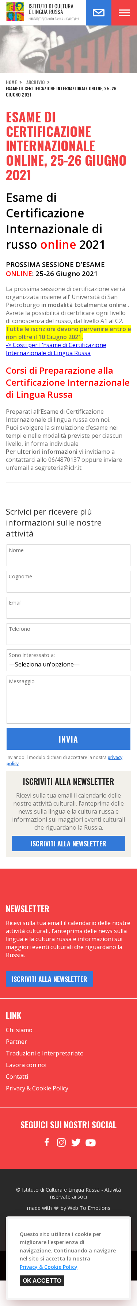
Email (15, 602)
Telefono (19, 628)
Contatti (17, 1077)
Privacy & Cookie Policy (37, 1088)
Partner (16, 1042)
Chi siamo (19, 1030)
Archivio (35, 82)
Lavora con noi (26, 1065)
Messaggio (22, 681)
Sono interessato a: (32, 655)
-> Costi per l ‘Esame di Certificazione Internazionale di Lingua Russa (56, 349)
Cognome (20, 576)
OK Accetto (42, 1281)
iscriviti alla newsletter (68, 843)
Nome (16, 550)
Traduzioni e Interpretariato (45, 1053)
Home (11, 82)
